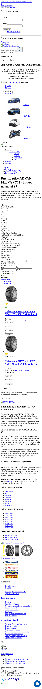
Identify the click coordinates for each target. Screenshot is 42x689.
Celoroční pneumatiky (12, 539)
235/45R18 (9, 523)
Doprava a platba (11, 626)
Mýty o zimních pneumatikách (15, 614)
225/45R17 (9, 517)
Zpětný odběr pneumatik (13, 638)
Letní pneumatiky (11, 535)
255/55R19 (9, 527)
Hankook (8, 499)
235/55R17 (9, 521)
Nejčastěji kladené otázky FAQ (15, 592)
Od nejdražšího (6, 283)
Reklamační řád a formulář (14, 634)
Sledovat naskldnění (22, 321)
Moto (25, 138)
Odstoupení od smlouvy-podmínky (17, 632)
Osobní (26, 105)
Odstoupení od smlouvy (13, 630)
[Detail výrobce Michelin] (11, 571)
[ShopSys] (11, 681)
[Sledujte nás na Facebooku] (15, 661)
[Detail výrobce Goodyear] (11, 574)
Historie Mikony (10, 586)
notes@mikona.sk (7, 654)
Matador (8, 495)
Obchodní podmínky (10, 620)
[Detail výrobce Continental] (11, 566)
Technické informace (12, 604)
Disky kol (8, 612)
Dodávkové (27, 127)
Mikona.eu (11, 481)
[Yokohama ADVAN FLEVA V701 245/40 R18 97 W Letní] (11, 351)
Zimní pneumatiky (11, 537)
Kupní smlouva (10, 628)
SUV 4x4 (26, 116)
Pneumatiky (9, 93)
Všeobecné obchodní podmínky (16, 624)
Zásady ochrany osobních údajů (16, 636)
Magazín (8, 88)
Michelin (8, 501)
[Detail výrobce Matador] (11, 568)
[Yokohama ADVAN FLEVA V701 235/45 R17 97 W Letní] (11, 302)
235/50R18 (9, 525)
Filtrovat (4, 237)
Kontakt (8, 86)
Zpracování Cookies (12, 594)
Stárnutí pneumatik (11, 608)
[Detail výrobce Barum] (11, 562)
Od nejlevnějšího (6, 281)
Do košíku (9, 334)
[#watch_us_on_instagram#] (15, 663)
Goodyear (8, 505)
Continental (9, 491)
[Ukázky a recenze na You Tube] (16, 659)
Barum (7, 493)
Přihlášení (13, 8)
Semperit (8, 497)
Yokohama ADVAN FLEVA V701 (21, 313)
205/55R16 (9, 515)
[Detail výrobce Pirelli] (11, 577)
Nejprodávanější (6, 279)
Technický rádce (8, 598)
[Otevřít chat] (37, 683)
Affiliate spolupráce (12, 590)
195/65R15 (9, 513)
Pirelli (7, 503)
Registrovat (5, 42)
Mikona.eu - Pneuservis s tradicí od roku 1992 (16, 2)
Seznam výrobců (11, 616)
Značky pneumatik (11, 610)
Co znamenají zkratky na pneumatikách (18, 606)
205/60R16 (9, 519)
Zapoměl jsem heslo (13, 32)
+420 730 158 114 (14, 82)
